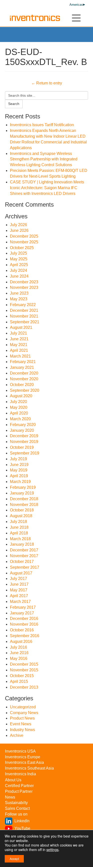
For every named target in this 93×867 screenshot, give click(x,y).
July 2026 (18, 225)
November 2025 (24, 242)
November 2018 (24, 504)
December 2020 (24, 373)
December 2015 (24, 664)
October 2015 (22, 676)
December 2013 (24, 687)
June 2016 (19, 653)
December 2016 (24, 618)
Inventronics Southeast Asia (29, 768)
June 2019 (19, 464)
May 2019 (18, 470)
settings (52, 849)
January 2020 (22, 430)
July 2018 (18, 521)
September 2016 (24, 636)
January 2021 (22, 367)
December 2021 (24, 310)
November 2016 (24, 624)
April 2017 (19, 596)
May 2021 (18, 345)
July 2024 (18, 270)
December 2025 (24, 236)
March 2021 (20, 356)
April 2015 (19, 681)
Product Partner (18, 791)
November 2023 (24, 287)
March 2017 (20, 601)
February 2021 (23, 362)
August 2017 (21, 573)
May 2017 (18, 590)
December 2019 (24, 436)
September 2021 (24, 322)
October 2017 (22, 561)
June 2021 (19, 339)
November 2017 (24, 556)
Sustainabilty (16, 803)
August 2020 (21, 396)
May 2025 (18, 259)
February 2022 (23, 305)
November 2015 (24, 670)
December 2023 (24, 282)
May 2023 (18, 299)
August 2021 (21, 327)
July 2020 (18, 402)
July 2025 (18, 253)
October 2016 (22, 630)
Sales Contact (17, 808)
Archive (16, 735)
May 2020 (18, 407)
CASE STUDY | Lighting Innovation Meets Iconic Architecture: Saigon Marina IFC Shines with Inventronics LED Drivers (47, 188)
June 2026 (19, 230)
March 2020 (20, 419)
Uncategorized (23, 707)
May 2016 (18, 658)
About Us (13, 780)
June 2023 (19, 293)
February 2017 (23, 607)
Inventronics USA (20, 751)
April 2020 (19, 413)
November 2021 (24, 316)
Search (13, 104)
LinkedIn (22, 821)
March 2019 (20, 481)
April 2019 (19, 476)
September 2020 (24, 390)
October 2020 (22, 385)
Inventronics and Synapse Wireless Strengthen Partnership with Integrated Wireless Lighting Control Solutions (43, 159)
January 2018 (22, 544)
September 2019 (24, 453)
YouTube (22, 828)
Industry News (22, 730)
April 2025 (19, 265)
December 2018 (24, 499)
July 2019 (18, 459)
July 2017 (18, 578)
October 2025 (22, 248)
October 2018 (22, 510)
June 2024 (19, 276)
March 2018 (20, 539)
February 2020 (23, 425)
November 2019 (24, 441)
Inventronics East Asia (24, 762)
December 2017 (24, 550)
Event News (20, 724)
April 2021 (19, 350)
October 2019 (22, 447)
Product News (22, 718)
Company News (24, 713)
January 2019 (22, 493)
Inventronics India (20, 774)
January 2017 (22, 613)
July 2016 (18, 647)
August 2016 (21, 641)
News (10, 797)
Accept (14, 859)
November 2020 (24, 379)
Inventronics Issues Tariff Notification (42, 125)
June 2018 (19, 527)
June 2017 (19, 584)
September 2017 (24, 567)
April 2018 (19, 533)
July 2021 (18, 333)
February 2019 (23, 487)
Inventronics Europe (22, 757)
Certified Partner (19, 786)
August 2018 (21, 516)
